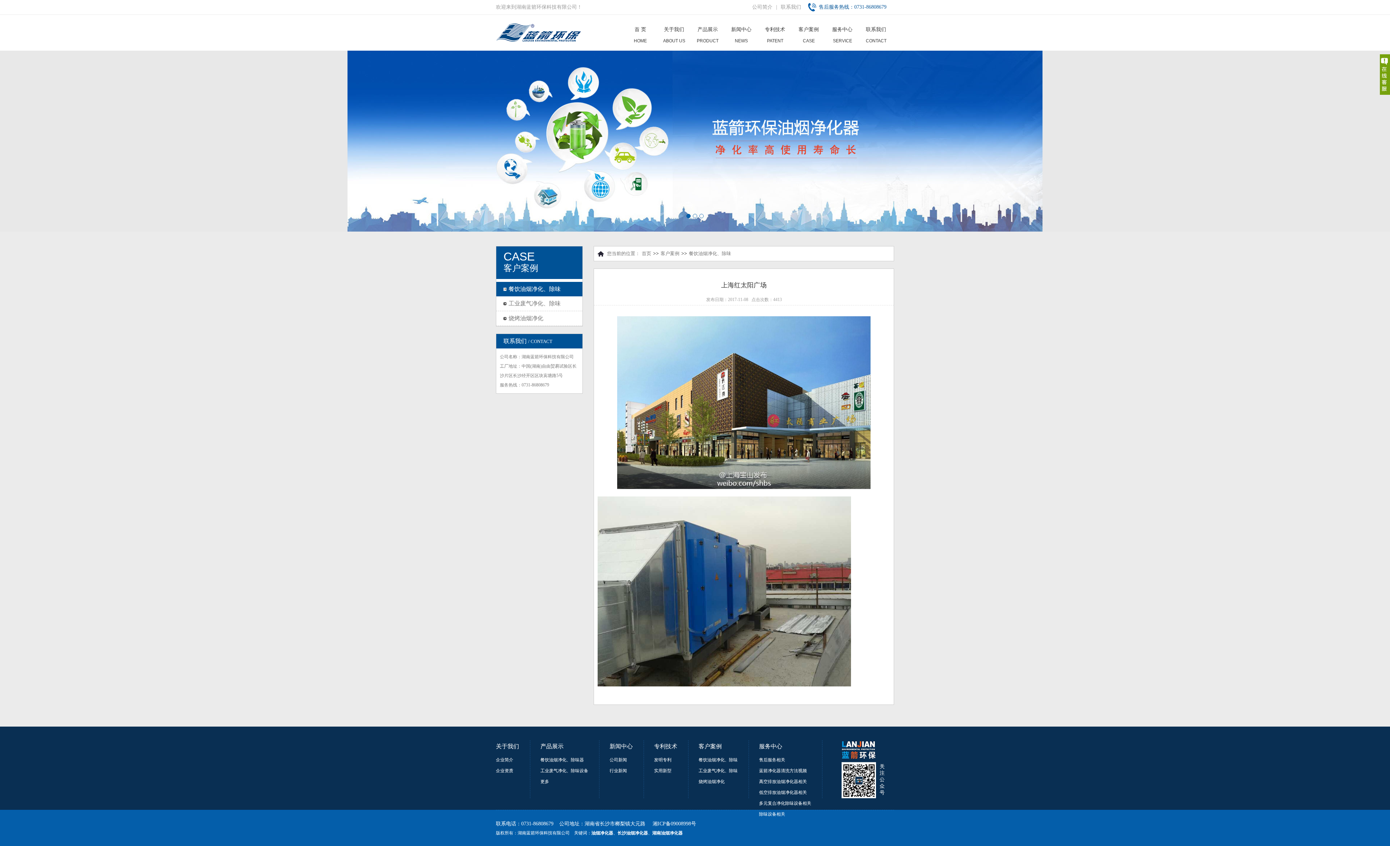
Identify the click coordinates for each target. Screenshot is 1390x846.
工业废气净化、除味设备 (564, 770)
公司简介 (762, 7)
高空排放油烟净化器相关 (783, 781)
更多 (544, 781)
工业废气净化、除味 (535, 303)
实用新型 (662, 770)
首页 (646, 253)
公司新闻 (618, 759)
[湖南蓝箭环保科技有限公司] (539, 40)
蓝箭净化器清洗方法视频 (783, 770)
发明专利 (662, 759)
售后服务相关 (772, 759)
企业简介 (504, 759)
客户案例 (809, 35)
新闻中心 (741, 35)
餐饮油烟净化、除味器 (562, 759)
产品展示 (708, 35)
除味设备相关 (772, 814)
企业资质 (504, 770)
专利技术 (775, 35)
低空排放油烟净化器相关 (783, 792)
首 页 (640, 35)
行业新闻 (618, 770)
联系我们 (791, 7)
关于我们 (674, 35)
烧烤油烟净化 (526, 318)
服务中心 (842, 35)
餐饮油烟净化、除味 (535, 289)
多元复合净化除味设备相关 (785, 803)
